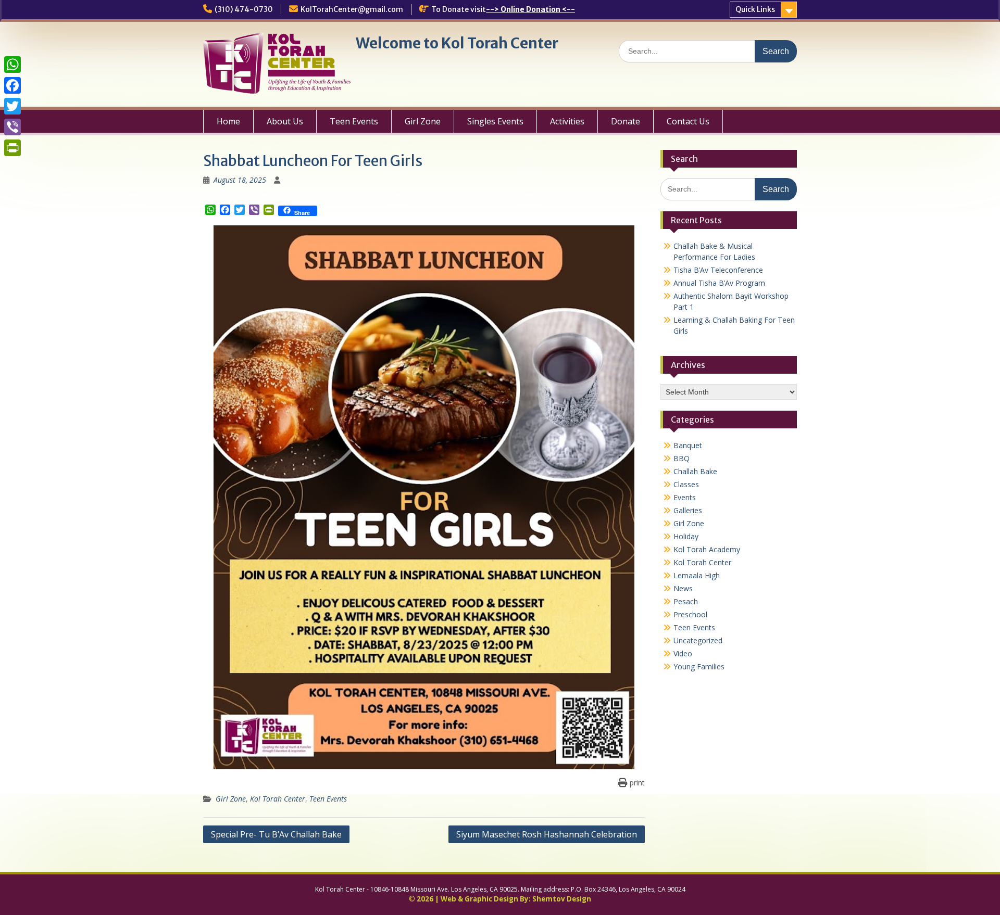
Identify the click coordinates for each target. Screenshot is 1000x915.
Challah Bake (695, 471)
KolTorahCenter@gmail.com (352, 9)
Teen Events (354, 121)
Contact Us (688, 121)
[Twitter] (12, 106)
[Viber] (12, 127)
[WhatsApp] (12, 64)
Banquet (687, 445)
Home (228, 121)
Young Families (698, 666)
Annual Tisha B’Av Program (719, 283)
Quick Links (755, 9)
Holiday (685, 536)
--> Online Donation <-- (530, 9)
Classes (686, 484)
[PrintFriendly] (12, 147)
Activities (567, 121)
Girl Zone (423, 121)
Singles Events (495, 121)
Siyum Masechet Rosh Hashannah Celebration (546, 834)
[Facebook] (12, 85)
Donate (625, 121)
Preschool (690, 614)
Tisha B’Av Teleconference (718, 270)
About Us (285, 121)
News (683, 588)
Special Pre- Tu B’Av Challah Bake (276, 834)
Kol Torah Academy (706, 549)
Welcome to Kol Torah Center (457, 43)
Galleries (687, 510)
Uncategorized (697, 640)
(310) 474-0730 (244, 9)
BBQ (681, 458)
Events (684, 497)
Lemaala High (696, 575)
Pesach (685, 601)
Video (682, 653)
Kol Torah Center (277, 799)
